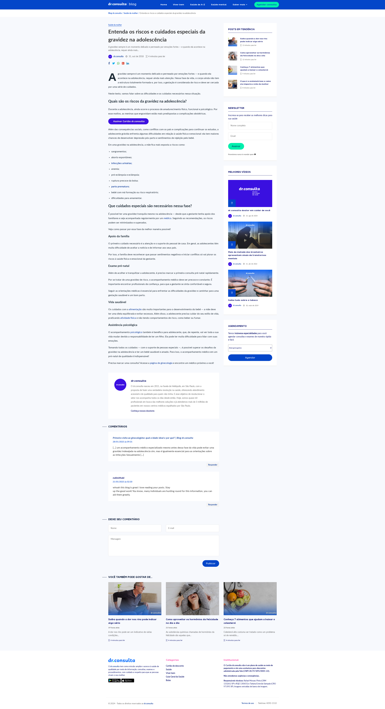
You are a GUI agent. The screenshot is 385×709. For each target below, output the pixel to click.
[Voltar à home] (121, 660)
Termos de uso (248, 703)
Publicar (211, 563)
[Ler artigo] (232, 41)
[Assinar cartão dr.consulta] (128, 121)
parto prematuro (120, 186)
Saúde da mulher (131, 13)
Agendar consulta (267, 4)
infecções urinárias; (121, 163)
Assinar (236, 146)
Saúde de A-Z (197, 4)
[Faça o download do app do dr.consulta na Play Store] (114, 680)
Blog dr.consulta (115, 13)
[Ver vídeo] (250, 193)
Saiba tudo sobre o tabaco (243, 300)
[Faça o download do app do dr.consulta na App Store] (127, 680)
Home (163, 4)
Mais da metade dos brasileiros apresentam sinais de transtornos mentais (247, 255)
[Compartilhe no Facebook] (109, 63)
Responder (212, 465)
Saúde (169, 669)
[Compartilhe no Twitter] (113, 63)
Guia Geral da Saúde (175, 677)
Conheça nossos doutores (142, 411)
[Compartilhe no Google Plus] (123, 63)
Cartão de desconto (175, 666)
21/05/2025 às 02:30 (122, 482)
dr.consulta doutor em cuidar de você (249, 210)
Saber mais (239, 4)
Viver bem (178, 4)
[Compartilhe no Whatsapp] (118, 63)
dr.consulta (118, 56)
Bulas (168, 680)
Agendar (250, 357)
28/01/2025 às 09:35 (122, 442)
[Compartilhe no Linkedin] (127, 63)
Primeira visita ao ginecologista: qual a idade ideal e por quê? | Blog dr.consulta (153, 438)
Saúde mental (219, 4)
